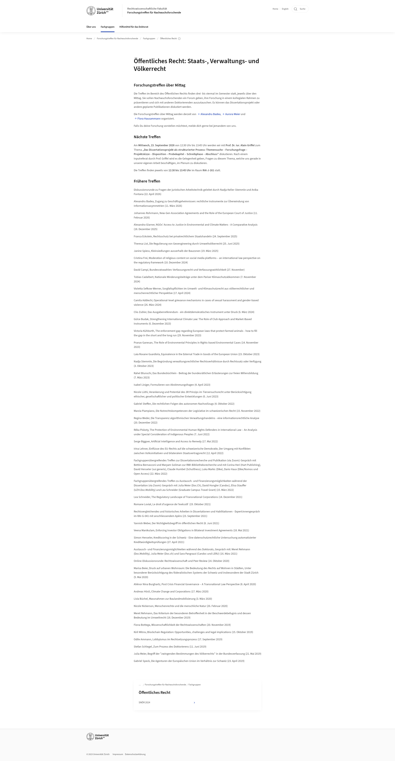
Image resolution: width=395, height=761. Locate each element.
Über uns (91, 27)
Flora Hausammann (149, 119)
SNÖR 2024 (144, 702)
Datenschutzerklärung (135, 754)
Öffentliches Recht (169, 38)
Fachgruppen (149, 38)
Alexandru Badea (210, 114)
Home (275, 8)
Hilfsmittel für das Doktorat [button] (133, 27)
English (285, 8)
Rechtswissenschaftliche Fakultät (147, 9)
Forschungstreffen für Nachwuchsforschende (154, 13)
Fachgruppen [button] (107, 27)
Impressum (118, 754)
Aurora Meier (232, 114)
